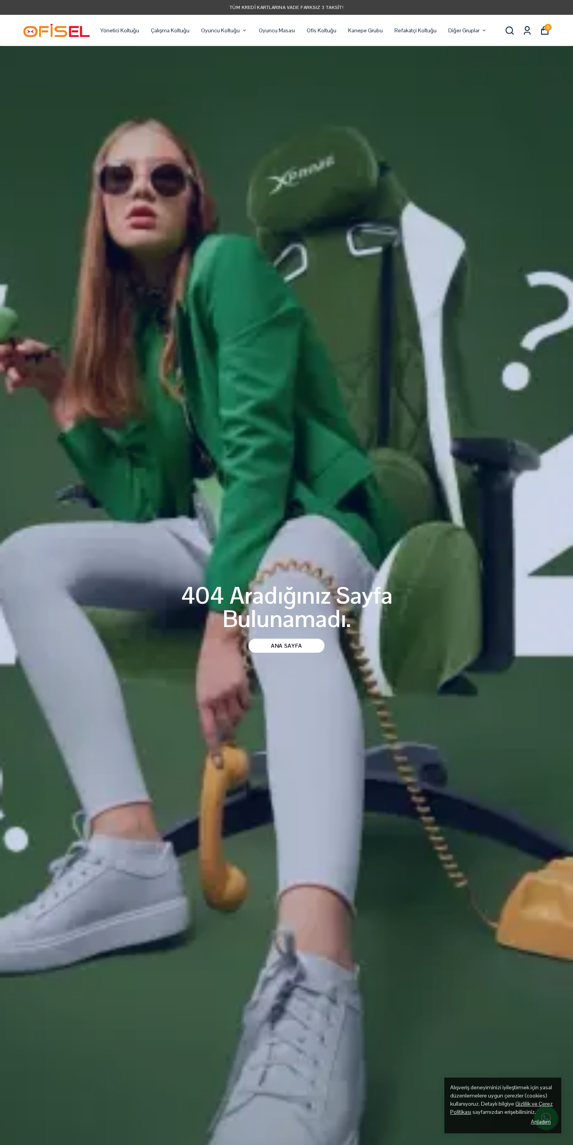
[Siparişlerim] (527, 30)
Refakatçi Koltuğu (415, 30)
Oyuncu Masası (277, 30)
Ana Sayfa (286, 645)
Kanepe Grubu (365, 30)
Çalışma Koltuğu (170, 30)
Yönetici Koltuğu (119, 30)
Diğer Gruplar (463, 30)
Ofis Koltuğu (321, 30)
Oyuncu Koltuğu (220, 30)
